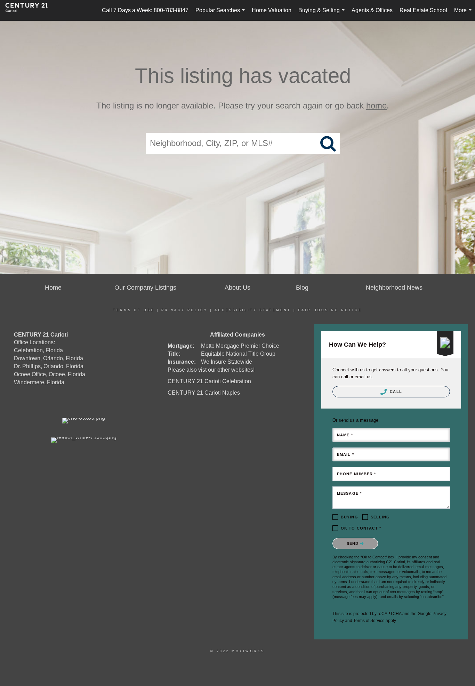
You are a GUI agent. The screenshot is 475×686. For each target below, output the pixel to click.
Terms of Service (369, 620)
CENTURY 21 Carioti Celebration (209, 381)
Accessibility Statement (253, 310)
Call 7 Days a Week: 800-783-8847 (145, 10)
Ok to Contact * (361, 528)
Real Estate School (423, 10)
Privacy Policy (184, 310)
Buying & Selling (322, 14)
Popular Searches (221, 14)
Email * (345, 454)
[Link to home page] (30, 10)
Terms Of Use (133, 310)
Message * (349, 493)
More (464, 14)
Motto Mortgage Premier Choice (240, 346)
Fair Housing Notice (330, 310)
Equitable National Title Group (238, 354)
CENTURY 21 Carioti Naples (204, 393)
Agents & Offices (372, 10)
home (376, 105)
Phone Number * (356, 474)
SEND (353, 543)
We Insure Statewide (226, 362)
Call (395, 391)
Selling (380, 517)
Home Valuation (271, 10)
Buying (349, 517)
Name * (345, 435)
